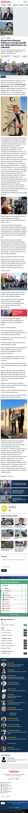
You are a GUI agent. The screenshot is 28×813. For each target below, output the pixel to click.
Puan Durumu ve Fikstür (7, 788)
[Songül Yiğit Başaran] (3, 725)
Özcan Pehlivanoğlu (12, 682)
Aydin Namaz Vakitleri (7, 785)
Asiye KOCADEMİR (11, 737)
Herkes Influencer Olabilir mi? (14, 726)
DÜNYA (21, 5)
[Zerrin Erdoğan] (3, 708)
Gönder (4, 570)
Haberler (3, 38)
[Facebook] (9, 779)
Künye (3, 796)
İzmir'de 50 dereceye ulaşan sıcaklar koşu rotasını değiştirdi (19, 550)
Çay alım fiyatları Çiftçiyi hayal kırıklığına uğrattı (17, 733)
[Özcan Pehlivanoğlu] (3, 683)
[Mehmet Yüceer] (3, 689)
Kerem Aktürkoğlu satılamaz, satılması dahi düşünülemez (16, 760)
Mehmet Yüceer (11, 688)
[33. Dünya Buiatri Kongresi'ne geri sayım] (21, 521)
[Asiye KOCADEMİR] (3, 738)
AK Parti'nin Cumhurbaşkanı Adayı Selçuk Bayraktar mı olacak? (15, 665)
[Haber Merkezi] (4, 508)
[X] (12, 779)
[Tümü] (26, 660)
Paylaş (4, 76)
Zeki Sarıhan (10, 694)
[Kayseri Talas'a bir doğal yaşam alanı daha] (7, 544)
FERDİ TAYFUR (12, 714)
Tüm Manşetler (6, 789)
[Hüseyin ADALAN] (3, 677)
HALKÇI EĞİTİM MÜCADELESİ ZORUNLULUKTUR (14, 697)
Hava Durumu (5, 784)
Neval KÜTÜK (10, 747)
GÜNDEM (3, 5)
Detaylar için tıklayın (14, 614)
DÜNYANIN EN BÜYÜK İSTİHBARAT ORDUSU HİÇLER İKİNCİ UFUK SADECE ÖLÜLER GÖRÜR (16, 678)
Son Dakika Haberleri (7, 791)
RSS (3, 803)
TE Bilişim (17, 807)
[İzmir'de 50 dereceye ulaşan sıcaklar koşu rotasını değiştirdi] (21, 544)
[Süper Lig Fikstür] (26, 619)
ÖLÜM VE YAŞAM (11, 743)
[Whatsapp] (19, 779)
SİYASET (9, 5)
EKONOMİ (15, 5)
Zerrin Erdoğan (11, 707)
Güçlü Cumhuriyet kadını (13, 720)
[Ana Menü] (26, 1)
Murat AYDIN (10, 663)
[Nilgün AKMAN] (3, 670)
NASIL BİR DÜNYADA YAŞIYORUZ (15, 709)
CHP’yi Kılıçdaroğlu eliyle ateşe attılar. (16, 690)
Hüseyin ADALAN (11, 675)
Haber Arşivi (5, 792)
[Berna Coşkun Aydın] (3, 719)
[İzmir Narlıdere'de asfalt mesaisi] (21, 533)
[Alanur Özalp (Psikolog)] (3, 731)
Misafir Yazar (13, 713)
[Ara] (24, 1)
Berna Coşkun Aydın (12, 718)
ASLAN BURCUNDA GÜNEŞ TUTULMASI (16, 671)
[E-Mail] (9, 510)
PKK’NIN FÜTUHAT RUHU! (13, 684)
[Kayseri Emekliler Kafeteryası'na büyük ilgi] (7, 521)
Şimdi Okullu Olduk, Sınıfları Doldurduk (16, 739)
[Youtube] (16, 779)
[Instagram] (14, 779)
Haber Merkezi (12, 507)
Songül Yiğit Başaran (13, 724)
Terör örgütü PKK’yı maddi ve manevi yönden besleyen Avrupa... (16, 703)
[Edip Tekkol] (3, 702)
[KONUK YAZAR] (3, 759)
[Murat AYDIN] (3, 664)
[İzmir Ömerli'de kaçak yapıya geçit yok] (7, 533)
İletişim (8, 796)
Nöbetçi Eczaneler (6, 782)
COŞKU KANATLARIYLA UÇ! (13, 749)
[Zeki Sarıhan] (3, 696)
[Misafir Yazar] (4, 713)
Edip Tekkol (10, 700)
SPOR (26, 5)
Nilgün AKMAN (11, 670)
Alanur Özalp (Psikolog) (13, 730)
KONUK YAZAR (10, 758)
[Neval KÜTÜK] (3, 748)
